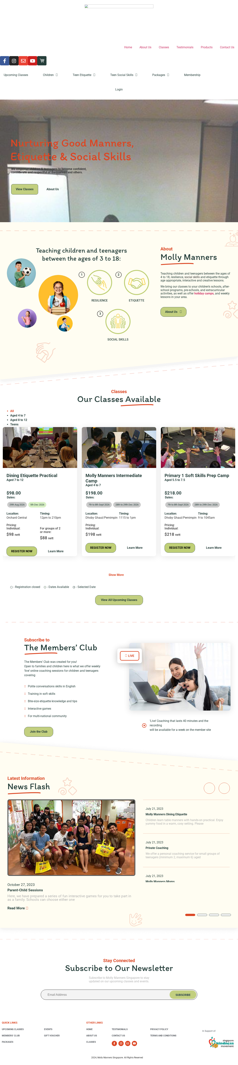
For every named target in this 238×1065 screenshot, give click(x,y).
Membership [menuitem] (192, 75)
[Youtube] (32, 60)
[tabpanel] (186, 816)
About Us (145, 47)
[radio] (37, 505)
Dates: (11, 497)
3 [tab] (214, 915)
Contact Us (227, 47)
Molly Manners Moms (160, 881)
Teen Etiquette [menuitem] (82, 75)
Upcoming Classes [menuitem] (16, 75)
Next (224, 788)
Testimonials (184, 47)
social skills (192, 277)
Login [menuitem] (119, 89)
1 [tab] (190, 915)
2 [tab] (202, 915)
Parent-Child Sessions (25, 890)
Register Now (21, 551)
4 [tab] (226, 915)
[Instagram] (14, 60)
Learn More (56, 551)
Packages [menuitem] (158, 75)
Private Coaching (157, 848)
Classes (164, 47)
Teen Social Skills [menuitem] (121, 75)
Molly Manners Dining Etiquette (166, 814)
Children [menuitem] (48, 75)
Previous (209, 788)
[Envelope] (23, 60)
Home (128, 47)
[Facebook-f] (4, 60)
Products (207, 47)
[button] (129, 656)
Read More (16, 908)
